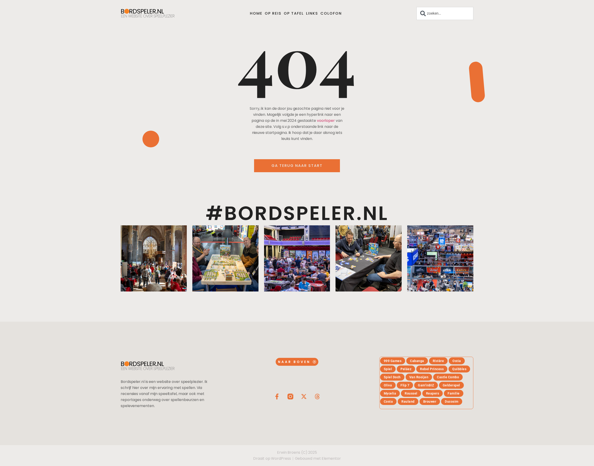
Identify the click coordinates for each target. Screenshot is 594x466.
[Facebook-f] (277, 396)
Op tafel (294, 13)
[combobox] (444, 13)
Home (256, 13)
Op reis (273, 13)
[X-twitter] (304, 396)
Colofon (331, 13)
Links (312, 13)
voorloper (326, 120)
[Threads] (317, 396)
